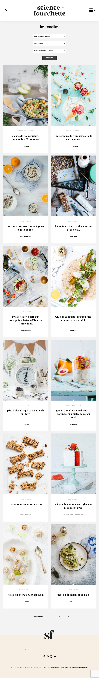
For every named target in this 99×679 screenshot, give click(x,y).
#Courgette (26, 330)
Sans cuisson (26, 221)
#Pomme (26, 146)
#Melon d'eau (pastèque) (73, 515)
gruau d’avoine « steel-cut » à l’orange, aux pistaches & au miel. (73, 414)
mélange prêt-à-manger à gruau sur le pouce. (26, 228)
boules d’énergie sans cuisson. (26, 594)
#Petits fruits (26, 237)
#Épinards (73, 602)
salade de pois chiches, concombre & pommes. (25, 137)
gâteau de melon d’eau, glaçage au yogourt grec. (73, 506)
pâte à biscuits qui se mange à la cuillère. (25, 412)
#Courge (73, 237)
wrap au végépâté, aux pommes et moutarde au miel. (73, 318)
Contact (51, 650)
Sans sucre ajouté (73, 130)
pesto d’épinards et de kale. (73, 594)
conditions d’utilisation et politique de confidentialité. (69, 667)
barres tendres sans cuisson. (25, 504)
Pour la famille (73, 221)
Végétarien (73, 311)
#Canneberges (26, 515)
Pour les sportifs (25, 589)
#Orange (73, 424)
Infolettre (40, 650)
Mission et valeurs (66, 650)
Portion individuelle (73, 405)
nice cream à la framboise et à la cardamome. (73, 137)
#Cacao (26, 424)
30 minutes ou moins (25, 130)
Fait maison (73, 589)
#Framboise (73, 146)
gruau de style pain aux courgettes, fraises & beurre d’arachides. (25, 320)
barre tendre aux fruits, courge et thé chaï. (73, 228)
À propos (28, 650)
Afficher (49, 58)
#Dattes (25, 602)
